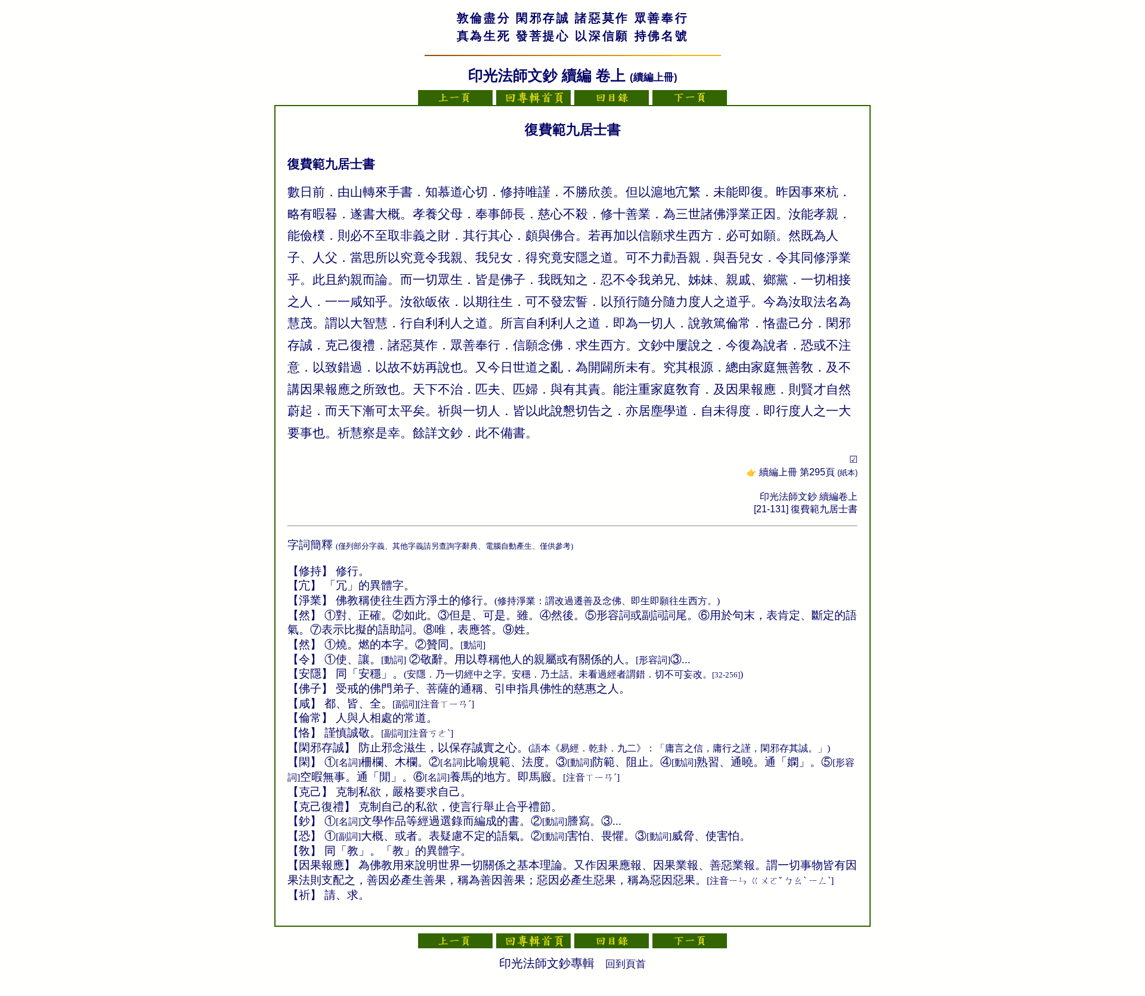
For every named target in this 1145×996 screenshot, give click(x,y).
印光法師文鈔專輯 (547, 963)
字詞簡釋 (310, 545)
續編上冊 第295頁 (808, 472)
